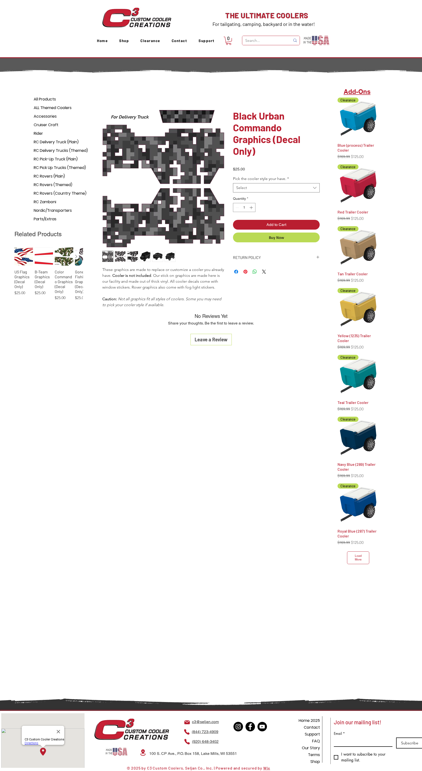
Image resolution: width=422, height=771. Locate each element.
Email (339, 733)
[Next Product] (76, 256)
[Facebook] (250, 726)
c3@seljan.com (205, 721)
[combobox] (276, 188)
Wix (266, 768)
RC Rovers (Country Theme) (51, 193)
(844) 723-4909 (205, 731)
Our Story (311, 748)
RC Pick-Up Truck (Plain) (51, 159)
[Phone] (187, 732)
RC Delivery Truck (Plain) (51, 142)
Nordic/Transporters (51, 210)
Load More (358, 557)
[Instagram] (238, 726)
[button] (228, 41)
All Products (45, 99)
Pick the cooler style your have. (261, 179)
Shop (315, 761)
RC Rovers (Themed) (51, 185)
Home (107, 92)
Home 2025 (309, 720)
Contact (312, 727)
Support (312, 734)
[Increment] (252, 208)
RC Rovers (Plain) (49, 176)
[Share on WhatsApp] (255, 272)
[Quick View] (23, 256)
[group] (48, 276)
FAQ (316, 741)
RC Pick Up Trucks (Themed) (51, 167)
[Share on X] (264, 272)
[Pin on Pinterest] (245, 272)
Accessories (45, 116)
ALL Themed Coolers (51, 108)
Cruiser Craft (46, 125)
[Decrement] (237, 208)
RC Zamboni (45, 202)
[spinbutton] (244, 208)
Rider (38, 133)
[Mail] (187, 722)
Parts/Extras (45, 219)
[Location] (143, 752)
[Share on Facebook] (236, 272)
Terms (314, 755)
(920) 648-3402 (205, 741)
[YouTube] (262, 726)
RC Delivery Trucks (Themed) (51, 150)
